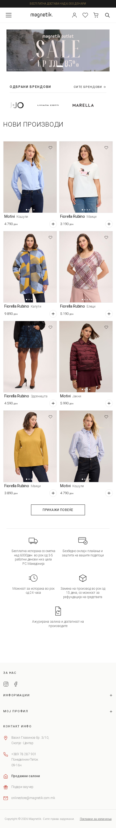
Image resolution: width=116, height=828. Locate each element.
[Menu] (8, 15)
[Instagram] (6, 684)
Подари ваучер (22, 787)
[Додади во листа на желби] (50, 147)
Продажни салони (25, 776)
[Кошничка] (96, 15)
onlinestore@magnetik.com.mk (33, 798)
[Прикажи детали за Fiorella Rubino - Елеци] (85, 266)
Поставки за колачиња (96, 819)
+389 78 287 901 (23, 754)
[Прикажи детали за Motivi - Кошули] (30, 177)
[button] (50, 66)
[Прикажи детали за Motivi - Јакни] (85, 356)
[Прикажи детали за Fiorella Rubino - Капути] (30, 266)
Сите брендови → (90, 87)
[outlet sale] (58, 50)
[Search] (107, 15)
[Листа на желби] (85, 15)
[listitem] (34, 105)
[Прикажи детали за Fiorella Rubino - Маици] (85, 177)
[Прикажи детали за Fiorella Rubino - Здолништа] (30, 356)
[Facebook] (15, 684)
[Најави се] (74, 15)
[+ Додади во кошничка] (53, 224)
